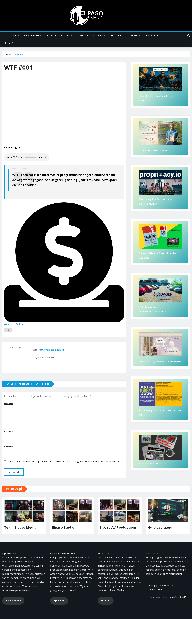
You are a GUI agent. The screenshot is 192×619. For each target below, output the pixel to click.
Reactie (8, 403)
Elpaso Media (13, 600)
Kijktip (115, 35)
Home (8, 54)
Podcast (11, 35)
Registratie (32, 35)
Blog (50, 35)
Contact (11, 43)
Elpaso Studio (22, 527)
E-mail (8, 446)
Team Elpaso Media (170, 527)
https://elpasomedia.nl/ (52, 349)
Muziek (66, 35)
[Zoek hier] (188, 35)
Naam (8, 431)
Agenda (151, 35)
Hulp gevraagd (118, 527)
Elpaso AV (59, 600)
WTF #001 (20, 54)
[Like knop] (8, 330)
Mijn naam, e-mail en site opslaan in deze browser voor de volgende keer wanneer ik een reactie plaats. (66, 461)
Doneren (133, 35)
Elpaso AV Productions (77, 527)
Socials (98, 35)
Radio (82, 35)
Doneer (105, 600)
